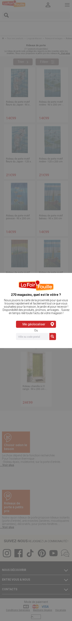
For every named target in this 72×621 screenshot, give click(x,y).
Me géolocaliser (33, 324)
